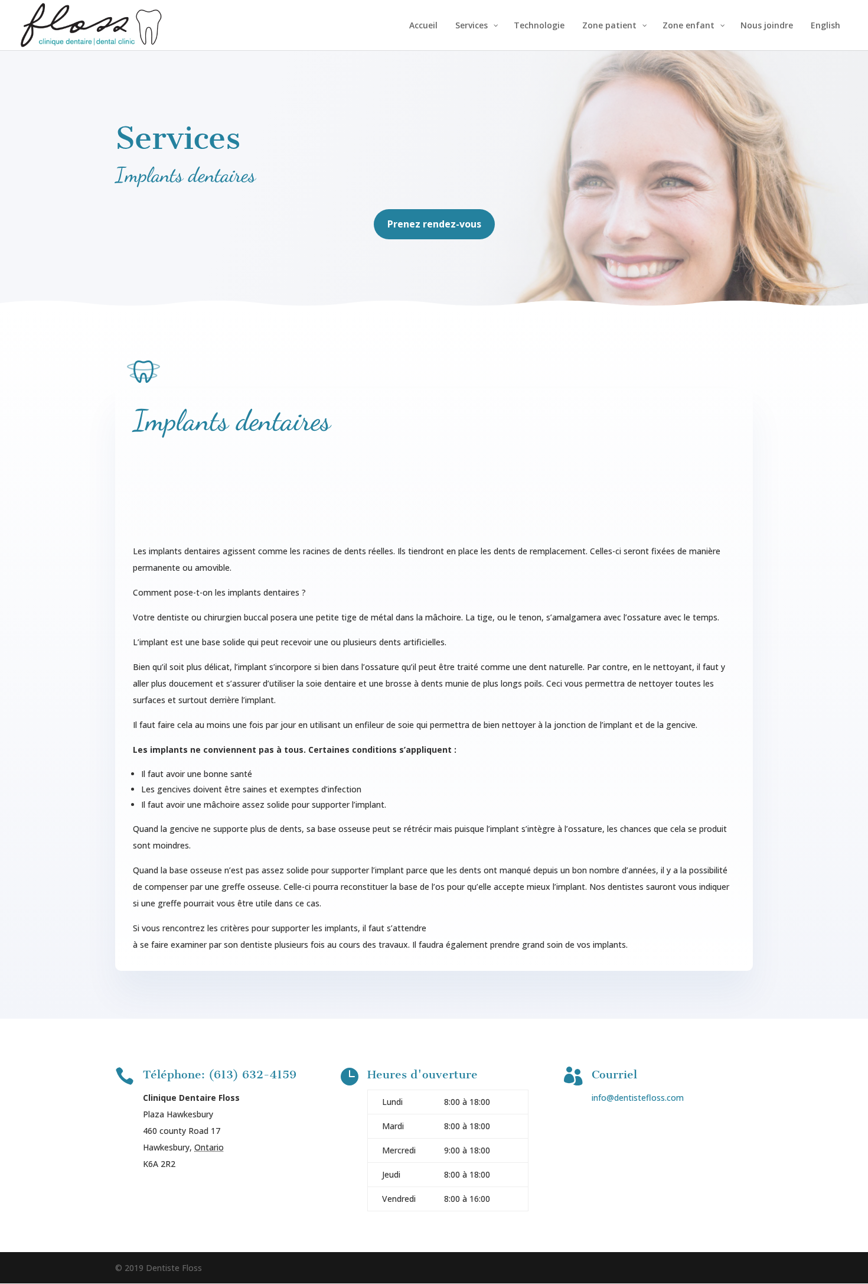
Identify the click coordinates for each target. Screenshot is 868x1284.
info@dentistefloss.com (638, 1097)
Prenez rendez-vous (434, 223)
